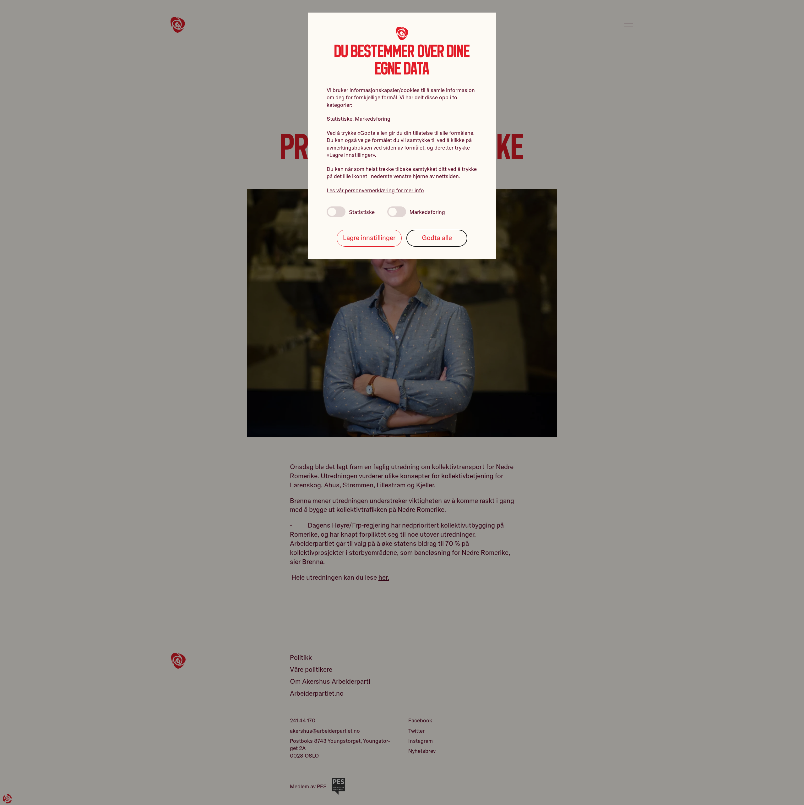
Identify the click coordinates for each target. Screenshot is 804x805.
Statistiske (362, 212)
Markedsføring (427, 212)
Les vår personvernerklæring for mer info (375, 190)
